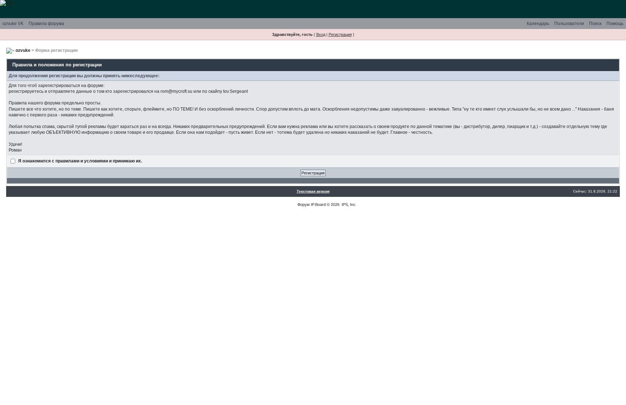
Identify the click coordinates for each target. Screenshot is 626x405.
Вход (320, 34)
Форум (303, 204)
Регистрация (340, 34)
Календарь (538, 23)
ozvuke (23, 50)
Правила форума (46, 23)
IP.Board (318, 204)
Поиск (595, 23)
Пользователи (569, 23)
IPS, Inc (348, 204)
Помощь (614, 23)
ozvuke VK (13, 23)
